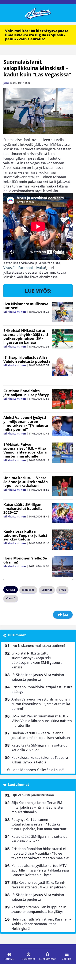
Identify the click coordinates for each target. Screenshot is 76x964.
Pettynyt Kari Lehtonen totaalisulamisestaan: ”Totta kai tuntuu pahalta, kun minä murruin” (39, 824)
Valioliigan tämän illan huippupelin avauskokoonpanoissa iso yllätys (38, 909)
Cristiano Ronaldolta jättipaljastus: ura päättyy (26, 392)
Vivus (62, 590)
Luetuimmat (18, 784)
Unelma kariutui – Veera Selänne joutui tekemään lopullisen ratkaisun (25, 481)
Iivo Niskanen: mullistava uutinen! (25, 305)
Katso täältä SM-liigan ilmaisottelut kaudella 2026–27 (22, 508)
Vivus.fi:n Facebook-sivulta (24, 267)
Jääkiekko (28, 590)
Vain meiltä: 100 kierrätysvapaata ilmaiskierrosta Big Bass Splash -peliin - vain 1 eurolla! (37, 34)
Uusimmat (17, 635)
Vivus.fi (10, 598)
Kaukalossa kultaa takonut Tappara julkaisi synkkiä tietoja (25, 535)
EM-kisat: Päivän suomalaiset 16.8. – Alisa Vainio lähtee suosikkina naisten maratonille (25, 450)
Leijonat (46, 590)
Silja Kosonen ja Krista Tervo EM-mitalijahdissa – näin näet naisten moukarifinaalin (37, 807)
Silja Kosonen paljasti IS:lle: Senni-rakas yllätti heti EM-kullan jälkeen (38, 884)
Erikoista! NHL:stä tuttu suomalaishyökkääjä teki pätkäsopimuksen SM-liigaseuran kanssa (25, 336)
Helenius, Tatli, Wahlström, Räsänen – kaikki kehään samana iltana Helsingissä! (41, 924)
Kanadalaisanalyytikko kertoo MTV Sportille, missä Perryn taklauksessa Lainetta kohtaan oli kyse (40, 870)
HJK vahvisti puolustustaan (32, 795)
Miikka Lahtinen (14, 312)
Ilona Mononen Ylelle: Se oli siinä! (25, 560)
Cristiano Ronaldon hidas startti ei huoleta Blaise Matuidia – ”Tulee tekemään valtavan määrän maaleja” (40, 853)
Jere (6, 83)
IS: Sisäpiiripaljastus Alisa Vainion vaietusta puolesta (26, 359)
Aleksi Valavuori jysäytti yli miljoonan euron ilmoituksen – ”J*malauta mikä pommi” (25, 423)
